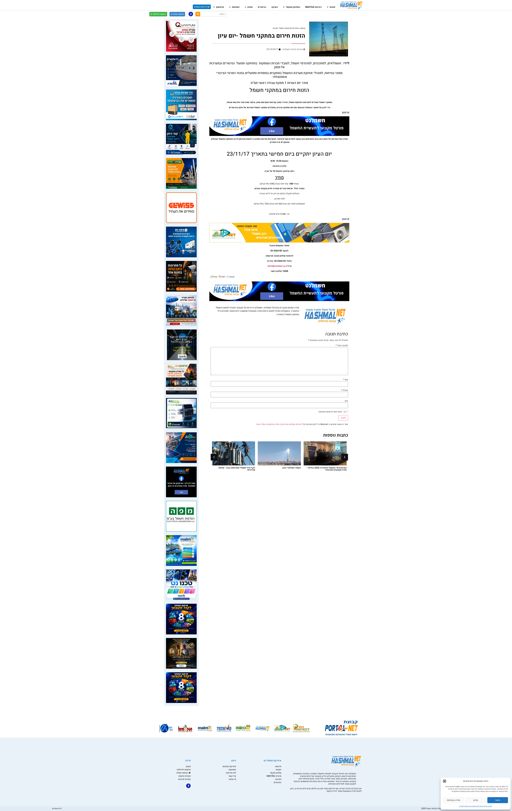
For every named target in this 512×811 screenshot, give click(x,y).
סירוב (475, 800)
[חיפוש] (197, 14)
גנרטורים (262, 7)
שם (345, 380)
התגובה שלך (342, 345)
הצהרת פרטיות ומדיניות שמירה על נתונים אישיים (475, 806)
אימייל (344, 390)
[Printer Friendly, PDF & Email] (222, 276)
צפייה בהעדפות (453, 800)
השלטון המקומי (293, 7)
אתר (346, 401)
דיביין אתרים (57, 808)
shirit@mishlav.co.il (277, 266)
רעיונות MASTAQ (313, 7)
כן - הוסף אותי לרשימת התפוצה (332, 412)
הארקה (274, 7)
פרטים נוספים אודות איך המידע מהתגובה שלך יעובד (279, 424)
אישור (497, 800)
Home (302, 28)
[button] (444, 781)
